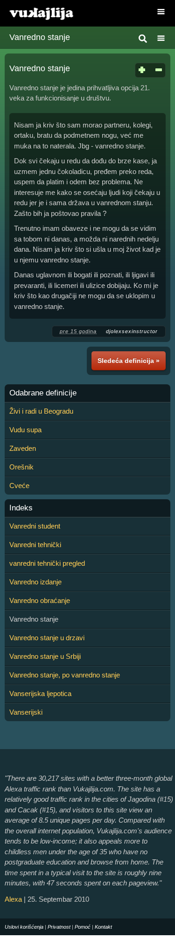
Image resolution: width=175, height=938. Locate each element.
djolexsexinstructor (132, 331)
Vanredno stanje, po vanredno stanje (64, 675)
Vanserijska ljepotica (40, 693)
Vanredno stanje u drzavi (46, 638)
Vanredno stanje (39, 37)
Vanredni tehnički (35, 545)
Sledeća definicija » (129, 360)
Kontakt (103, 927)
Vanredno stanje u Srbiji (45, 656)
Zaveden (22, 448)
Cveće (19, 485)
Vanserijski (25, 712)
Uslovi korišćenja (24, 927)
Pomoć (83, 927)
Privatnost (59, 927)
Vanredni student (34, 526)
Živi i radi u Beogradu (41, 411)
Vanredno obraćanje (39, 600)
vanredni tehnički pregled (47, 563)
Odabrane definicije (43, 393)
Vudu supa (25, 430)
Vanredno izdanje (35, 582)
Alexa (13, 899)
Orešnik (21, 467)
